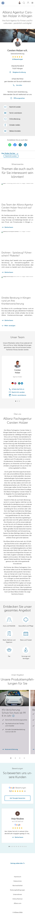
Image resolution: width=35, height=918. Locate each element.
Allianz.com (17, 903)
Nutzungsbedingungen (17, 890)
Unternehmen (17, 894)
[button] (17, 42)
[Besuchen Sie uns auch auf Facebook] (14, 144)
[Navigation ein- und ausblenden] (32, 3)
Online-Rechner (18, 899)
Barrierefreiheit (17, 885)
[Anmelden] (28, 3)
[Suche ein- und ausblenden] (24, 3)
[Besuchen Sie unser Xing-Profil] (20, 144)
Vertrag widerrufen (16, 863)
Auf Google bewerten (17, 798)
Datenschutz (18, 881)
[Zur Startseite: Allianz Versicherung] (2, 3)
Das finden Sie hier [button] (8, 153)
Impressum (17, 877)
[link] (11, 119)
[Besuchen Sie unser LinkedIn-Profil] (25, 144)
